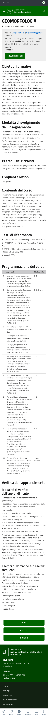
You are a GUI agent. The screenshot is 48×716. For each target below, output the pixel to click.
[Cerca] (43, 11)
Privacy (5, 686)
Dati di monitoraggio (10, 699)
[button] (16, 3)
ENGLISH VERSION (15, 55)
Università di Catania (9, 3)
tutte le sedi (8, 666)
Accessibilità (7, 695)
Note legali (6, 690)
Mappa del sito (8, 704)
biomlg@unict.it (9, 677)
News (24, 622)
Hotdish (24, 637)
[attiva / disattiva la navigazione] (4, 10)
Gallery (24, 630)
